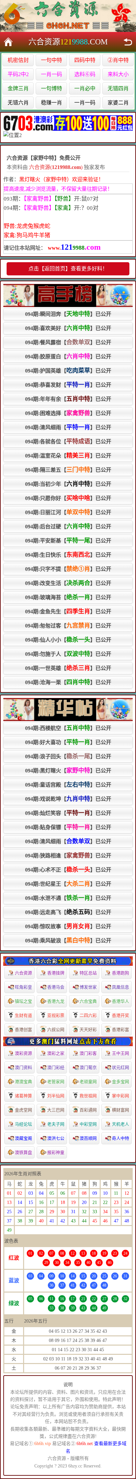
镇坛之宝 (23, 1001)
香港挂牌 (55, 972)
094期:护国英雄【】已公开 (68, 370)
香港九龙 (55, 1001)
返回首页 (8, 42)
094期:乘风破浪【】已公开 (68, 940)
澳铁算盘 (23, 1152)
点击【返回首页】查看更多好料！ (68, 268)
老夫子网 (55, 1124)
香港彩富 (120, 1029)
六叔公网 (55, 1029)
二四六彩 (88, 1015)
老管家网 (55, 1081)
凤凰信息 (120, 987)
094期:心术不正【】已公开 (68, 869)
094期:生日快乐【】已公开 (68, 554)
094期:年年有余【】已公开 (68, 399)
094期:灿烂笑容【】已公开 (68, 813)
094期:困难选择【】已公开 (68, 413)
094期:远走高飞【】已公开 (68, 912)
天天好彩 (88, 1029)
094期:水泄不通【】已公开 (68, 898)
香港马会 (55, 987)
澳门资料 (23, 1067)
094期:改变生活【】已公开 (68, 583)
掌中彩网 (120, 1095)
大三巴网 (55, 1109)
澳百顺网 (88, 1138)
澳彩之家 (55, 1053)
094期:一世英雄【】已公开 (68, 668)
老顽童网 (88, 1081)
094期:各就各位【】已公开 (68, 441)
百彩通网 (88, 1109)
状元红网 (120, 1067)
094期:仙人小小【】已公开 (68, 639)
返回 (128, 42)
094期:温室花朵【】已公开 (68, 455)
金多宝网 (120, 1081)
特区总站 (88, 972)
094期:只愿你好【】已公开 (68, 498)
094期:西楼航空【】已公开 (68, 728)
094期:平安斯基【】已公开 (68, 540)
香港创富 (23, 1029)
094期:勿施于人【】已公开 (68, 654)
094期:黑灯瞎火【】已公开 (68, 770)
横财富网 (120, 1109)
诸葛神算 (23, 1095)
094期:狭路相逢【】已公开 (68, 855)
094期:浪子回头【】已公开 (68, 756)
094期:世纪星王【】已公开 (68, 883)
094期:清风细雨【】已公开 (68, 427)
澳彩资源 (23, 1053)
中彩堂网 (88, 1124)
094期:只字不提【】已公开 (68, 569)
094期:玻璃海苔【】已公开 (68, 597)
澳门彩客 (88, 1053)
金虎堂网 (23, 1109)
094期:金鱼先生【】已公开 (68, 611)
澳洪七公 (55, 1138)
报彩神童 (55, 1152)
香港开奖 (120, 1015)
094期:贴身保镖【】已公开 (68, 827)
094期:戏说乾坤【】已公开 (68, 798)
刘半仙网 (55, 1095)
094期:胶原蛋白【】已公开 (68, 356)
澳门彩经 (55, 1067)
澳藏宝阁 (23, 1138)
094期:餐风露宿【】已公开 (68, 342)
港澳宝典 (23, 1081)
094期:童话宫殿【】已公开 (68, 784)
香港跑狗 (120, 972)
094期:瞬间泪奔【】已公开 (68, 314)
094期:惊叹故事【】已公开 (68, 926)
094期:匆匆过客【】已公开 (68, 625)
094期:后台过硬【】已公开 (68, 526)
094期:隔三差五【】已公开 (68, 469)
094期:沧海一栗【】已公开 (68, 682)
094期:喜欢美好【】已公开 (68, 328)
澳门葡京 (88, 1067)
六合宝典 (88, 1001)
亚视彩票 (55, 1015)
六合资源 (23, 972)
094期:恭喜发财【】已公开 (68, 384)
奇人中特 (120, 1138)
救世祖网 (88, 1095)
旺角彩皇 (23, 987)
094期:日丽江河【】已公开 (68, 512)
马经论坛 (23, 1124)
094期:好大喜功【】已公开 (68, 742)
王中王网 (120, 1053)
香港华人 (120, 1001)
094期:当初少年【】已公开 (68, 484)
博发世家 (88, 987)
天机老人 (120, 1124)
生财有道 (23, 1015)
